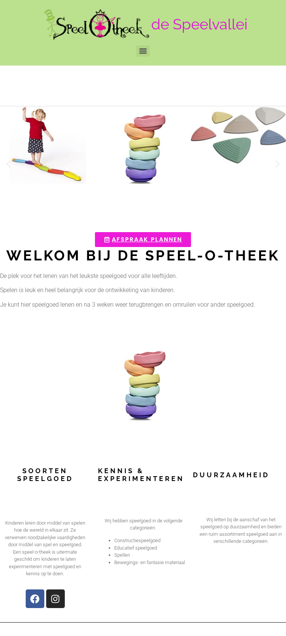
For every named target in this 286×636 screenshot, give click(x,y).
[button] (8, 164)
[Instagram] (55, 598)
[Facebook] (35, 598)
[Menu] (143, 51)
